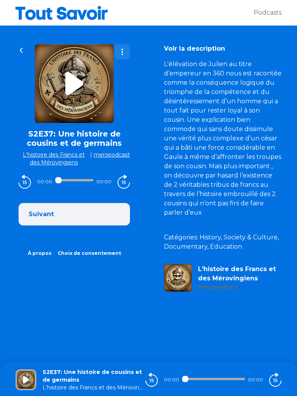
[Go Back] (21, 49)
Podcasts (268, 12)
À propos (39, 253)
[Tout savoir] (134, 12)
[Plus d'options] (122, 52)
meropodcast (112, 154)
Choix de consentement (89, 253)
